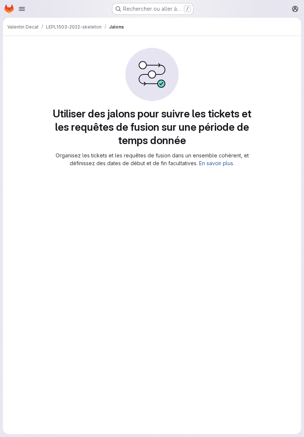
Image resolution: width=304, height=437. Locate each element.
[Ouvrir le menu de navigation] (22, 9)
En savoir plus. (216, 163)
